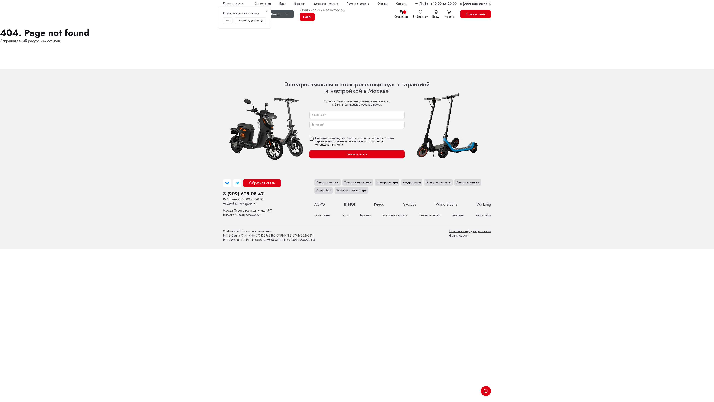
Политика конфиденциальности (470, 231)
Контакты (401, 3)
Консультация (475, 14)
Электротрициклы (468, 182)
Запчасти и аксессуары (351, 190)
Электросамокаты (327, 182)
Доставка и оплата (326, 3)
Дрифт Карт (323, 190)
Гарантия (299, 3)
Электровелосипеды (358, 182)
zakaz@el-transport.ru (239, 204)
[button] (438, 3)
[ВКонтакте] (227, 183)
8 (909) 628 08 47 (243, 193)
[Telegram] (237, 183)
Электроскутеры (387, 182)
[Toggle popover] (486, 391)
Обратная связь (262, 183)
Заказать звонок (357, 154)
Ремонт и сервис (358, 3)
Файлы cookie (458, 235)
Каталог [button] (276, 14)
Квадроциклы (412, 182)
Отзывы (382, 3)
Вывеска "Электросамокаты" (247, 212)
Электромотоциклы (438, 182)
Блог (282, 3)
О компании (263, 3)
